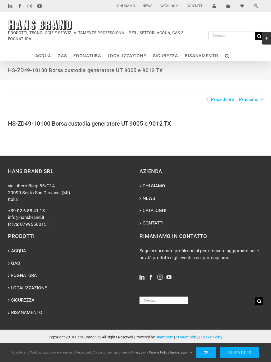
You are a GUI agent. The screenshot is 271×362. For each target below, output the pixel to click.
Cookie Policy (212, 337)
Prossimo (249, 99)
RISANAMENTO (26, 312)
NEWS (149, 198)
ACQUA (18, 250)
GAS (15, 263)
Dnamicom (164, 337)
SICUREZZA (22, 300)
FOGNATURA (24, 275)
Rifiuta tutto (239, 352)
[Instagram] (159, 277)
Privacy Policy (187, 337)
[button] (227, 55)
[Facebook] (150, 277)
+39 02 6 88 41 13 (26, 210)
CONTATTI (153, 223)
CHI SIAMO (154, 185)
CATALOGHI (154, 210)
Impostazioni (180, 352)
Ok (206, 352)
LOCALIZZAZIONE (29, 287)
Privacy (136, 352)
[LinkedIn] (141, 277)
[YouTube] (168, 277)
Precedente (222, 99)
